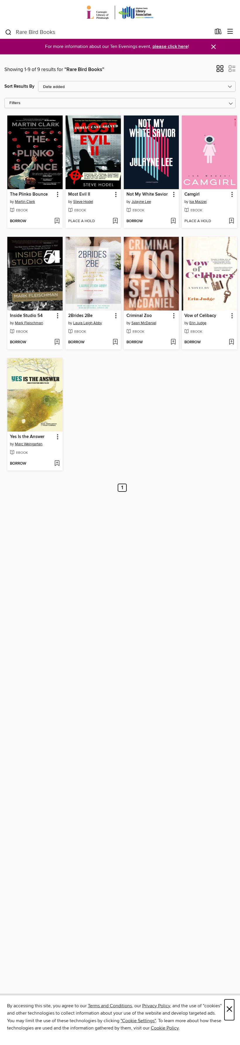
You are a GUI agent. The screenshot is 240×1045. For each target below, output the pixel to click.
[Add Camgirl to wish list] (231, 221)
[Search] (8, 32)
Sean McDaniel (143, 323)
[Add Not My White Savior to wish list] (173, 221)
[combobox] (107, 32)
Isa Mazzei (198, 201)
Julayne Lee (141, 201)
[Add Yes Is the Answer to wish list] (57, 464)
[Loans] (218, 33)
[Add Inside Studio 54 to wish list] (57, 342)
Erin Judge (197, 323)
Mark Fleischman (29, 323)
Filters (14, 103)
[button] (220, 70)
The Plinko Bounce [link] (29, 194)
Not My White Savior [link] (147, 194)
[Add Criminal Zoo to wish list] (173, 342)
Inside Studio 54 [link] (26, 315)
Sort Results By (19, 86)
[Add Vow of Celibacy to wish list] (231, 342)
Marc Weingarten (28, 444)
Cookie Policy (165, 1028)
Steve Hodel (83, 201)
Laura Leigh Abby (87, 323)
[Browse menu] (230, 32)
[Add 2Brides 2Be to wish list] (115, 342)
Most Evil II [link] (79, 194)
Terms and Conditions (110, 1006)
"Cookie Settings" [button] (138, 1021)
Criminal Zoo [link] (139, 315)
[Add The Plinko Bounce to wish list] (57, 221)
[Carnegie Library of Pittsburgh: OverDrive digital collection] (120, 12)
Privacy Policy (156, 1006)
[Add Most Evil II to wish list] (115, 221)
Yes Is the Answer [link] (27, 436)
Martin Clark (25, 201)
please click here (170, 47)
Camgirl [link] (192, 194)
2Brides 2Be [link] (80, 315)
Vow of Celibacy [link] (200, 315)
